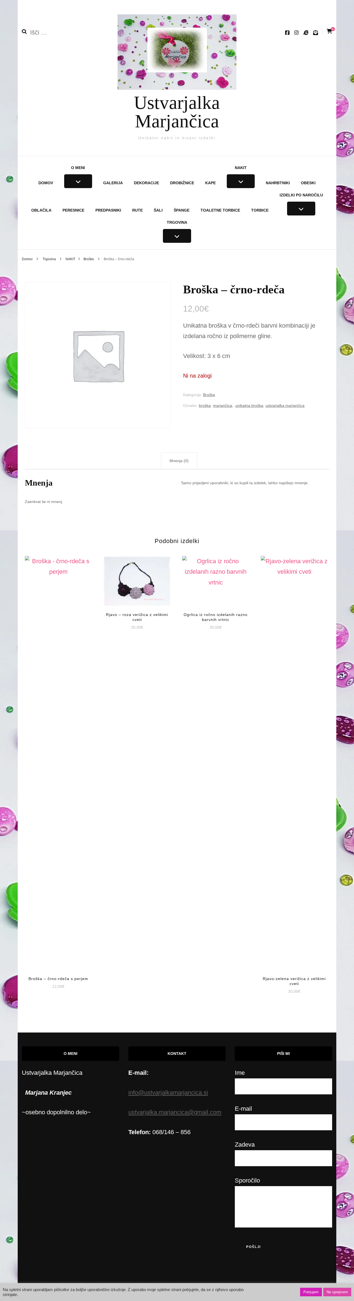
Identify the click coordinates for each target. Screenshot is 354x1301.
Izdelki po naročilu (301, 195)
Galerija (113, 183)
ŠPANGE (181, 210)
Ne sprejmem (337, 1292)
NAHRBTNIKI (278, 183)
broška (205, 405)
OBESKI (308, 183)
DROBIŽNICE (182, 183)
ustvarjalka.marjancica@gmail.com (174, 1112)
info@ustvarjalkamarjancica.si (168, 1092)
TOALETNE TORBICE (220, 210)
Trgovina (177, 222)
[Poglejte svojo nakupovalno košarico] (329, 31)
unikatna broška (249, 405)
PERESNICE (73, 210)
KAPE (210, 183)
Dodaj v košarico (58, 758)
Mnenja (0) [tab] (179, 461)
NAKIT (241, 167)
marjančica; (223, 405)
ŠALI (158, 210)
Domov (45, 183)
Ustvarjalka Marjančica (177, 111)
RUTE (137, 210)
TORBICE (260, 210)
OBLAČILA (41, 210)
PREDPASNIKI (108, 210)
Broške (209, 395)
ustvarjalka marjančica (285, 405)
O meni (78, 167)
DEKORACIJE (146, 183)
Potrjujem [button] (311, 1292)
